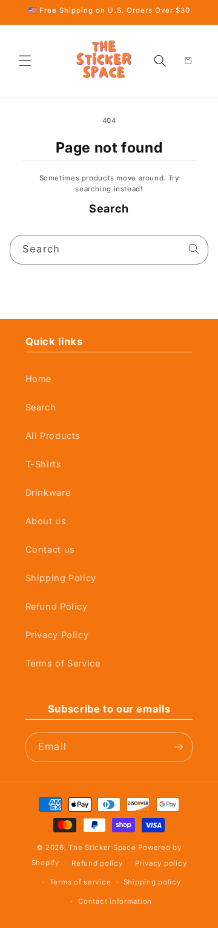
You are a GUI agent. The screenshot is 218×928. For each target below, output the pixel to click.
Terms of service (80, 882)
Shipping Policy (60, 578)
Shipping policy (152, 882)
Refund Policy (56, 606)
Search (40, 407)
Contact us (50, 549)
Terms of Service (63, 663)
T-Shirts (43, 464)
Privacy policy (161, 863)
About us (46, 521)
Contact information (115, 901)
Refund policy (96, 863)
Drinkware (48, 492)
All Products (53, 435)
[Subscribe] (179, 747)
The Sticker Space (102, 847)
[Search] (194, 249)
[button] (25, 60)
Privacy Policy (57, 635)
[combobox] (109, 249)
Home (38, 379)
